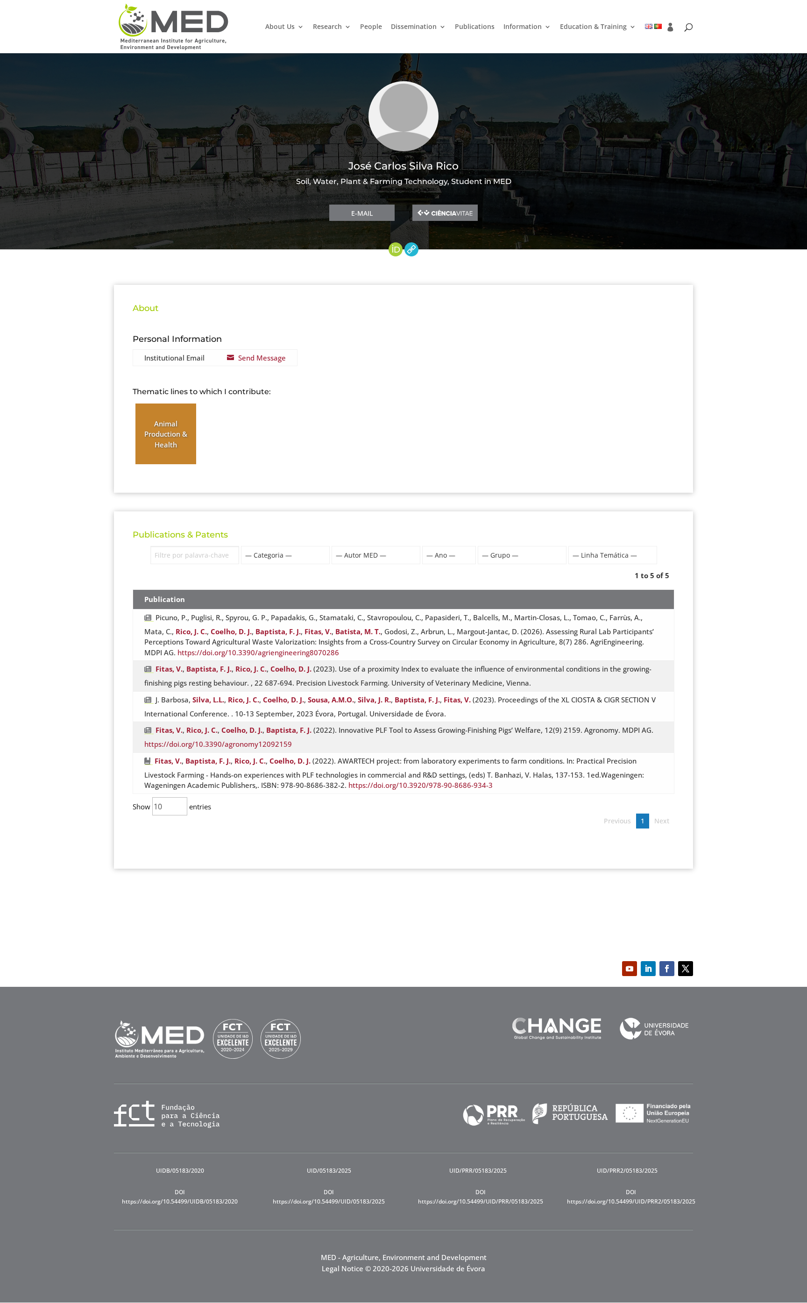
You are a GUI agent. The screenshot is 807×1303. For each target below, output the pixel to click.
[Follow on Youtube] (629, 968)
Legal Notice (342, 1268)
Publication (164, 599)
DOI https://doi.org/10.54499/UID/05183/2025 (329, 1196)
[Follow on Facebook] (666, 968)
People (371, 27)
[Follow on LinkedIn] (648, 968)
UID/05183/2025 (329, 1171)
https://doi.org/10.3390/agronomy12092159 (218, 744)
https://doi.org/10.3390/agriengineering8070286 (258, 652)
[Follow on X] (685, 968)
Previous (617, 820)
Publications (475, 27)
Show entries (172, 806)
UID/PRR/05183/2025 (478, 1171)
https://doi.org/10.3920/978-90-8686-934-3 (420, 785)
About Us (280, 27)
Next (661, 820)
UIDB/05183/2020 (180, 1171)
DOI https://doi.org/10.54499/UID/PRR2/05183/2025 (631, 1196)
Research (327, 27)
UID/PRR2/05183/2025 (627, 1171)
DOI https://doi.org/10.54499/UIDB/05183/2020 (180, 1196)
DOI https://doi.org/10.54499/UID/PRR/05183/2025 (480, 1196)
